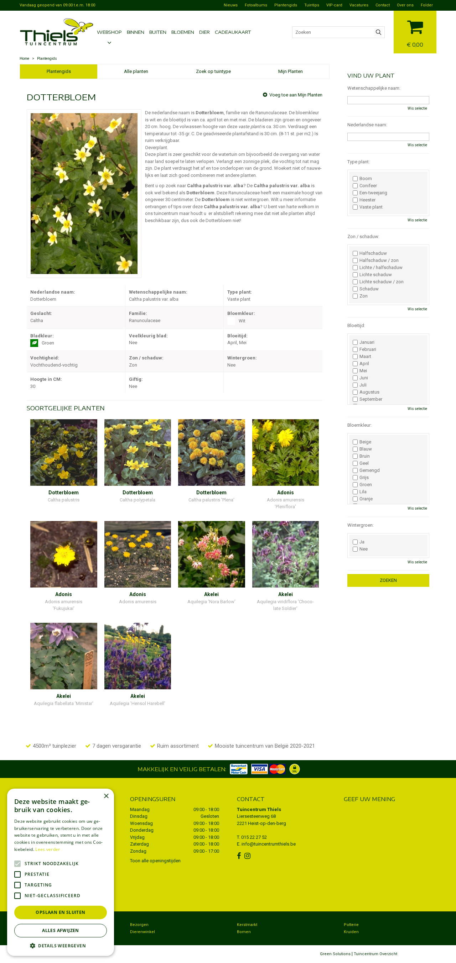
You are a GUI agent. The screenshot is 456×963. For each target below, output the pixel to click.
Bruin (364, 456)
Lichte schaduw (375, 274)
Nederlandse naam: (367, 124)
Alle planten (136, 71)
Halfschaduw (373, 253)
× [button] (106, 796)
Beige (365, 442)
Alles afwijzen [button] (60, 930)
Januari (366, 342)
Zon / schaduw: (363, 236)
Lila (363, 491)
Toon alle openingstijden (155, 860)
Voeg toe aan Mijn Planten (295, 95)
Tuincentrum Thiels (259, 809)
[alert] (60, 872)
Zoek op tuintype (213, 71)
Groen (365, 484)
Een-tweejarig (373, 192)
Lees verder (47, 849)
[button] (60, 945)
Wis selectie (417, 108)
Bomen (244, 932)
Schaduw (369, 288)
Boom (365, 178)
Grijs (364, 477)
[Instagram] (248, 856)
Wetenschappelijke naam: (373, 88)
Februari (367, 349)
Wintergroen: (360, 525)
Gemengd (369, 470)
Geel (364, 463)
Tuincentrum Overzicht (375, 954)
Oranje (366, 498)
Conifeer (368, 185)
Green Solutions (335, 954)
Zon (363, 296)
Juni (363, 377)
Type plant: (358, 161)
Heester (367, 200)
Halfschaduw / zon (379, 260)
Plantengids (59, 71)
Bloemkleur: (359, 425)
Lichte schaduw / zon (381, 281)
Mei (363, 370)
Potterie (351, 924)
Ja (361, 542)
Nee (363, 549)
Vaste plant (371, 207)
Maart (365, 356)
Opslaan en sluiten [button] (60, 912)
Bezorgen (139, 924)
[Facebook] (240, 856)
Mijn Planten (290, 71)
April (364, 363)
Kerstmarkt (247, 924)
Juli (363, 385)
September (370, 399)
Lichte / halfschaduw (381, 267)
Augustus (369, 392)
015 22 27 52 (254, 837)
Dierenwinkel (142, 932)
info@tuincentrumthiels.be (269, 844)
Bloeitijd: (356, 325)
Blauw (365, 449)
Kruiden (351, 932)
